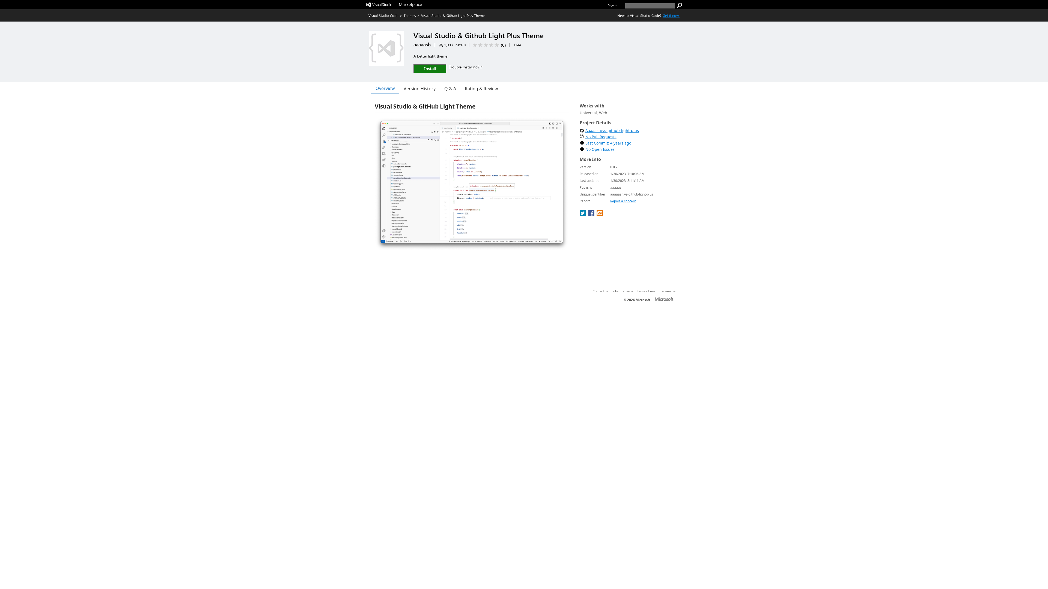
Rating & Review (481, 89)
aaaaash (422, 44)
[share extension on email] (599, 215)
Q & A (450, 89)
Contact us (600, 291)
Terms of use (646, 291)
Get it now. (671, 15)
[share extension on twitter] (583, 215)
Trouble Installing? (464, 67)
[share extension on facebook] (592, 215)
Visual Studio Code (383, 15)
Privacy (628, 291)
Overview (385, 88)
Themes (410, 15)
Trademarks (667, 291)
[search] (679, 5)
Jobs (615, 291)
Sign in (612, 5)
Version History (420, 89)
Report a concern (623, 201)
